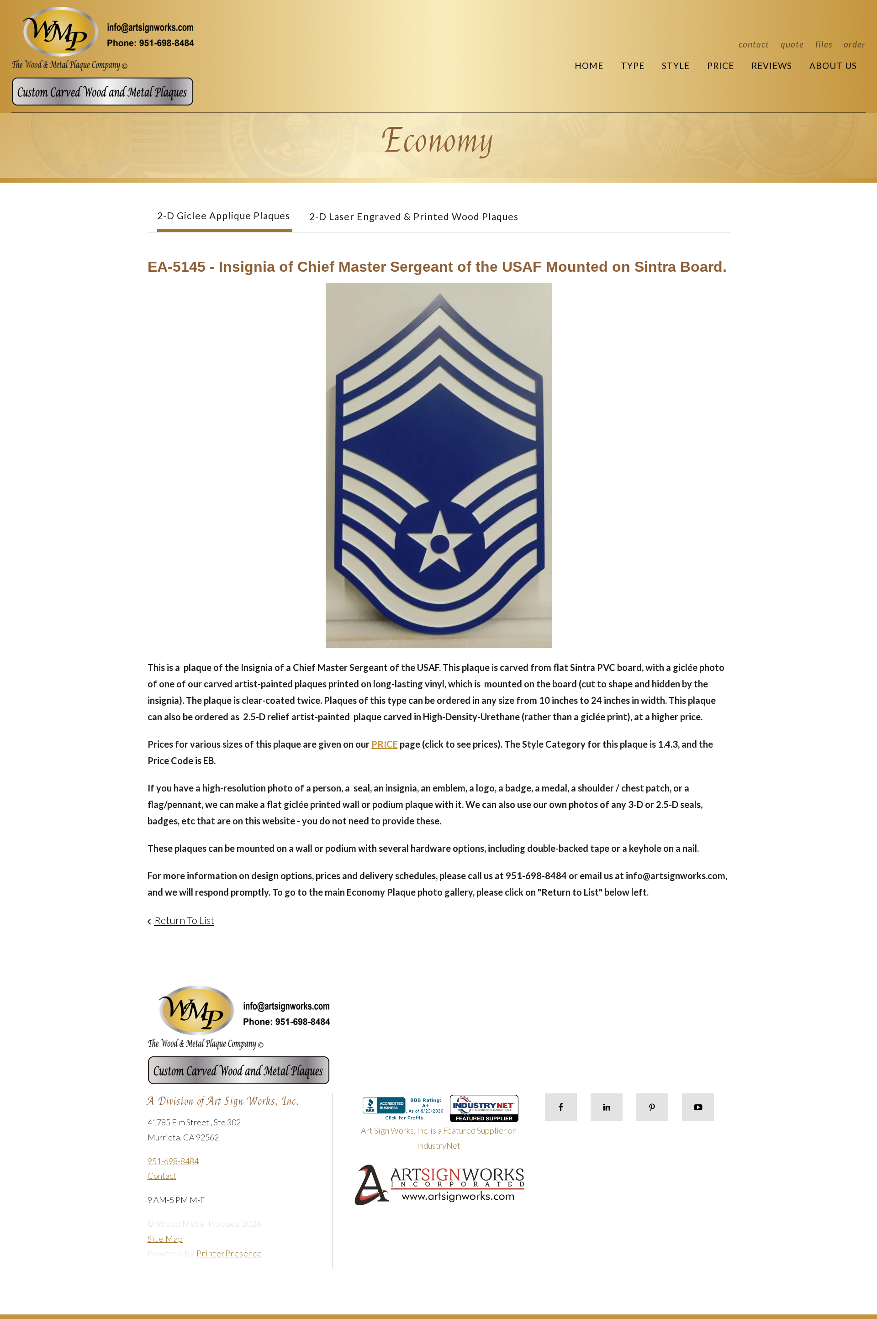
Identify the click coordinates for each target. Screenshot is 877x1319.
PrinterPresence (229, 1253)
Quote (792, 44)
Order (855, 44)
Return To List (184, 920)
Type (633, 65)
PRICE (384, 744)
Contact (754, 44)
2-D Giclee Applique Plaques (223, 215)
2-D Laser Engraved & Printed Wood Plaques (413, 216)
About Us (833, 65)
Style (676, 65)
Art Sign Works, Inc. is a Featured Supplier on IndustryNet (439, 1137)
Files (823, 44)
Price (720, 65)
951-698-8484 (173, 1161)
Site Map (165, 1239)
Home (589, 65)
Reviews (771, 65)
